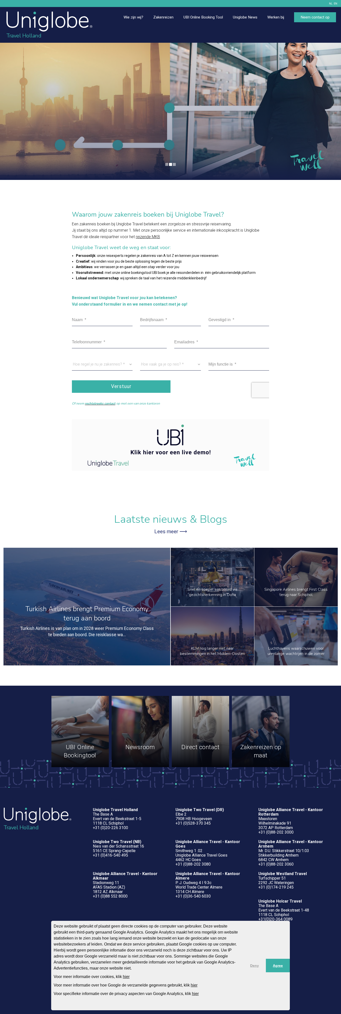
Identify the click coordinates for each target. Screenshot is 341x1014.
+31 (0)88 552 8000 (110, 896)
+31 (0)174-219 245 (276, 887)
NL (331, 3)
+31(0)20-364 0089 (275, 919)
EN (335, 3)
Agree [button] (278, 966)
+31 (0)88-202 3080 (193, 864)
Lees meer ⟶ (170, 531)
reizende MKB (148, 236)
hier (126, 977)
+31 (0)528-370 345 (193, 823)
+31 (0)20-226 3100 (110, 827)
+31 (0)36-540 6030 (193, 896)
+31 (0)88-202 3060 (276, 864)
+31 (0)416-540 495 (110, 855)
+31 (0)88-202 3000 (276, 832)
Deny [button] (254, 966)
